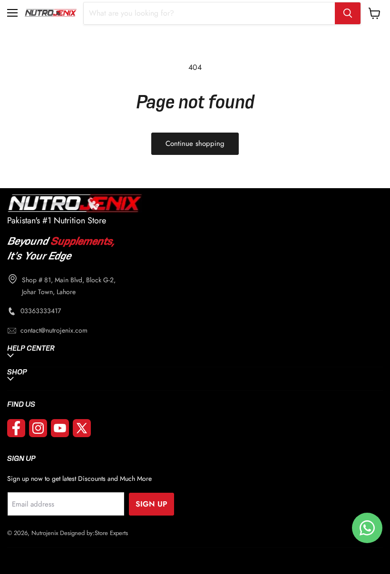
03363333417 (40, 311)
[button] (13, 12)
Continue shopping (195, 143)
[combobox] (209, 13)
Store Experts (111, 532)
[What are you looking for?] (348, 13)
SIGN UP (151, 503)
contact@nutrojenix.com (54, 330)
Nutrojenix (44, 532)
